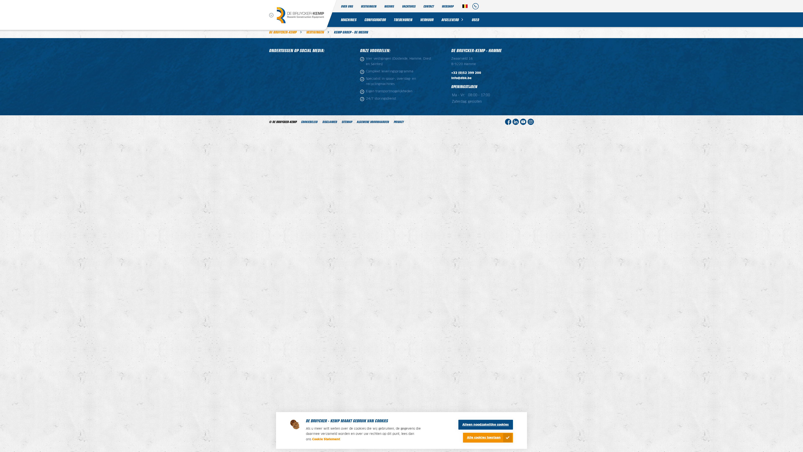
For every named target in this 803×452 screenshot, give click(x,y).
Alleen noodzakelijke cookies (485, 424)
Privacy (399, 121)
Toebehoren (403, 19)
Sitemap (347, 121)
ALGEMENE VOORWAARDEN (373, 121)
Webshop (448, 6)
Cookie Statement (326, 439)
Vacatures (409, 6)
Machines (349, 19)
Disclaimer (329, 121)
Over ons (347, 6)
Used (475, 19)
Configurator (375, 19)
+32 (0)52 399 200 (466, 72)
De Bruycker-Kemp (283, 32)
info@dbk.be (461, 78)
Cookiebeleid (309, 121)
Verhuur (426, 19)
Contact (428, 6)
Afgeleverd (450, 19)
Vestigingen (368, 6)
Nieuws (389, 6)
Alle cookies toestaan (484, 437)
